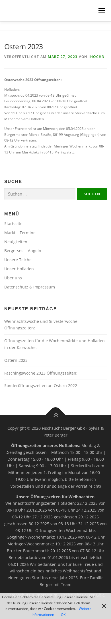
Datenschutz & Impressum (29, 287)
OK (63, 614)
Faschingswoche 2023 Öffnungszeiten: (40, 373)
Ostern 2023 (16, 360)
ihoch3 (96, 56)
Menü (101, 10)
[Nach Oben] (56, 415)
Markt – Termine (20, 232)
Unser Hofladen (19, 268)
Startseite (13, 223)
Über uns (13, 278)
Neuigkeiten (15, 241)
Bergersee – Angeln (22, 250)
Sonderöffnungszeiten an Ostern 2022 (40, 385)
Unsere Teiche (18, 259)
